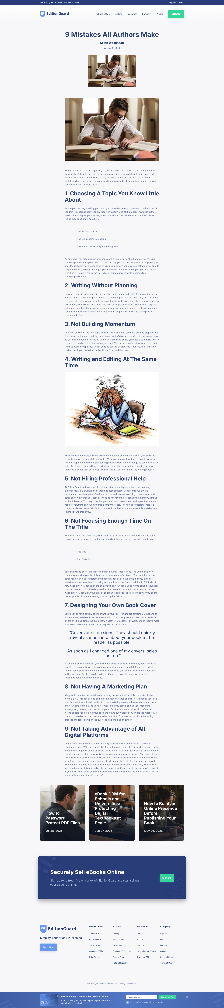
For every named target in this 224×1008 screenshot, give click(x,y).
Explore (118, 14)
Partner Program (120, 957)
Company (146, 14)
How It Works (118, 945)
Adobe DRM (94, 934)
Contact (163, 951)
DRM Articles (94, 957)
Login (181, 3)
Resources (132, 14)
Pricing (159, 14)
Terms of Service (157, 1002)
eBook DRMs (103, 14)
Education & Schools (122, 951)
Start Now (48, 947)
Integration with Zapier (146, 951)
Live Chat (141, 945)
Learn (139, 934)
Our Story (164, 945)
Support (172, 3)
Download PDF (167, 997)
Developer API (143, 957)
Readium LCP (95, 939)
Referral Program (120, 963)
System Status (166, 957)
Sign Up (176, 14)
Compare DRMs (96, 951)
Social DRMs (94, 945)
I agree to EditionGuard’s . (147, 1002)
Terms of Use (166, 963)
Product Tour (118, 939)
